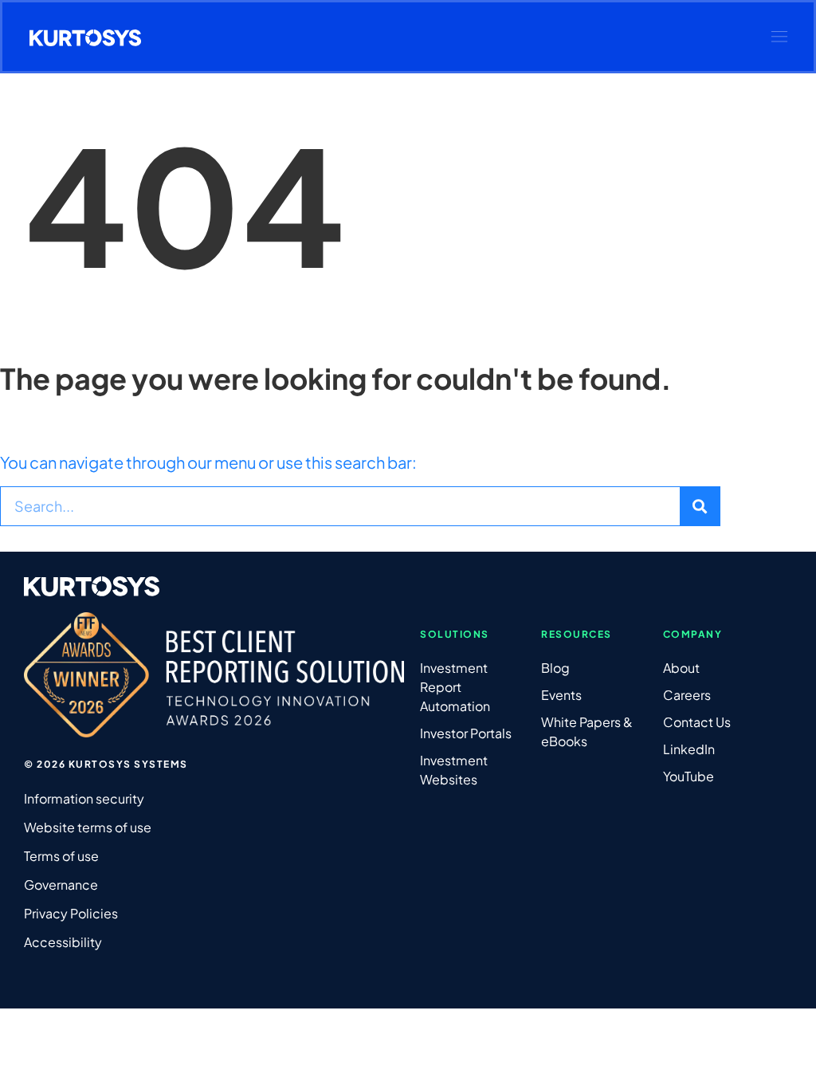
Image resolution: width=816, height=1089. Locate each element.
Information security (84, 798)
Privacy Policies (71, 913)
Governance (61, 884)
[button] (779, 37)
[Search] (700, 506)
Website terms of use (87, 827)
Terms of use (61, 855)
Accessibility (63, 942)
